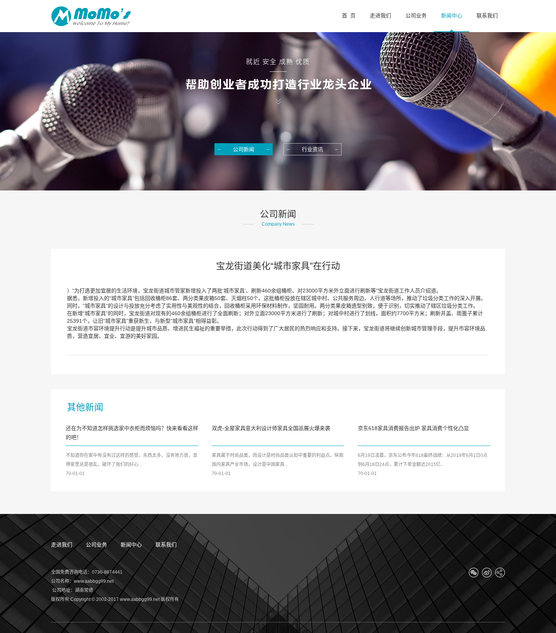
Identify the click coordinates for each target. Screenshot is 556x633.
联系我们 (166, 545)
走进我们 (61, 545)
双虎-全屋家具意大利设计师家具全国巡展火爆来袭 (271, 428)
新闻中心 (131, 545)
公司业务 (96, 545)
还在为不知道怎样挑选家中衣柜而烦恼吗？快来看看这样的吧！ (132, 432)
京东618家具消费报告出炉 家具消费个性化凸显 (413, 428)
